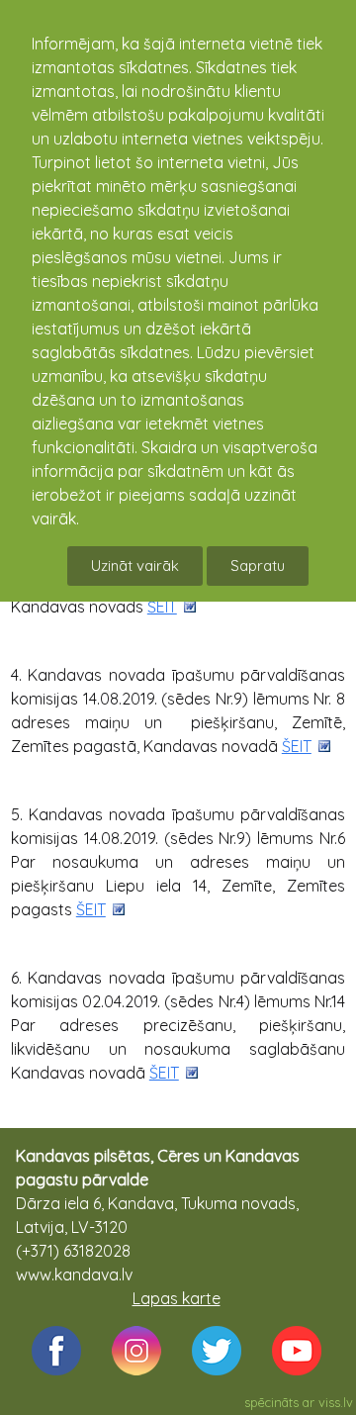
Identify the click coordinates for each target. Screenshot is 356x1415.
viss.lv (335, 1402)
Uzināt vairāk (135, 565)
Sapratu (257, 565)
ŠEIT (162, 606)
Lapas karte (177, 1298)
